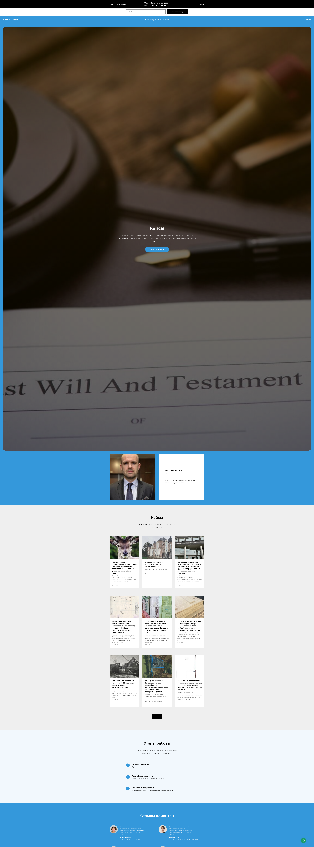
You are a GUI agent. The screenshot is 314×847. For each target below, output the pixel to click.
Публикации (121, 4)
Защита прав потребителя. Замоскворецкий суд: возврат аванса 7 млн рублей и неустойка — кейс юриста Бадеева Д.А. (189, 625)
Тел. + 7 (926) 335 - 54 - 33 (157, 5)
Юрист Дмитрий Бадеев (156, 3)
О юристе (6, 19)
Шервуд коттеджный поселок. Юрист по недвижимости (154, 564)
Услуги (112, 4)
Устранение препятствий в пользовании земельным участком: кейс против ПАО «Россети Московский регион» (189, 685)
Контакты (307, 19)
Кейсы (202, 4)
